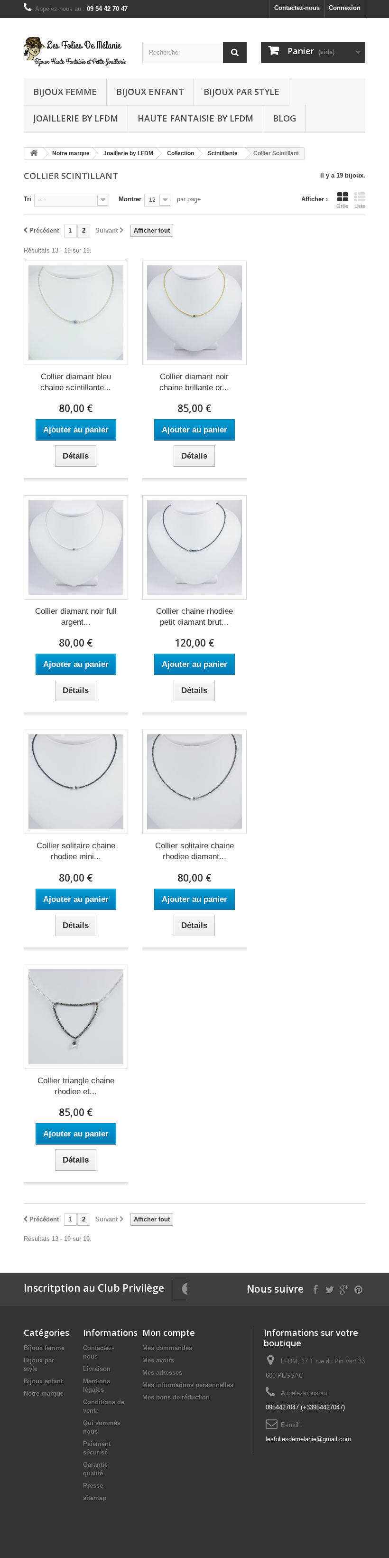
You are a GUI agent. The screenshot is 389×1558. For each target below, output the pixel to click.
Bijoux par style (241, 91)
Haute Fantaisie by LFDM (195, 118)
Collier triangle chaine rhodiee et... (75, 1086)
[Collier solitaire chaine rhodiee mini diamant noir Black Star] (75, 781)
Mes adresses (162, 1372)
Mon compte (168, 1332)
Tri (27, 199)
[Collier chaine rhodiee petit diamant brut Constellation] (194, 547)
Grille (342, 206)
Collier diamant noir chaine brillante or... (194, 382)
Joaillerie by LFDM (75, 118)
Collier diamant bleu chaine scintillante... (75, 382)
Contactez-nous (297, 7)
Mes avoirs (158, 1360)
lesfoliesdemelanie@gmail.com (308, 1439)
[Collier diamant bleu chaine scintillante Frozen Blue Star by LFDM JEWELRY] (75, 312)
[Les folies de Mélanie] (76, 51)
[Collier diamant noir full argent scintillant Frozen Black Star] (75, 547)
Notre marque (71, 153)
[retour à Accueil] (34, 154)
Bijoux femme (65, 91)
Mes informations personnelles (187, 1385)
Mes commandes (167, 1348)
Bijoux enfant (150, 91)
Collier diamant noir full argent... (76, 617)
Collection (180, 153)
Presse (93, 1485)
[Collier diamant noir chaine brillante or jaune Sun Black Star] (194, 312)
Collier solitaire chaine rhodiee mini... (76, 851)
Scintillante (223, 153)
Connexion (345, 7)
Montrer (130, 199)
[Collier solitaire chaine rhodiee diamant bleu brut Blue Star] (194, 781)
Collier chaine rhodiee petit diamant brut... (194, 617)
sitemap (94, 1498)
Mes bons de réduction (176, 1397)
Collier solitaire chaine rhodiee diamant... (194, 851)
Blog (284, 118)
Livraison (97, 1368)
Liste (359, 206)
